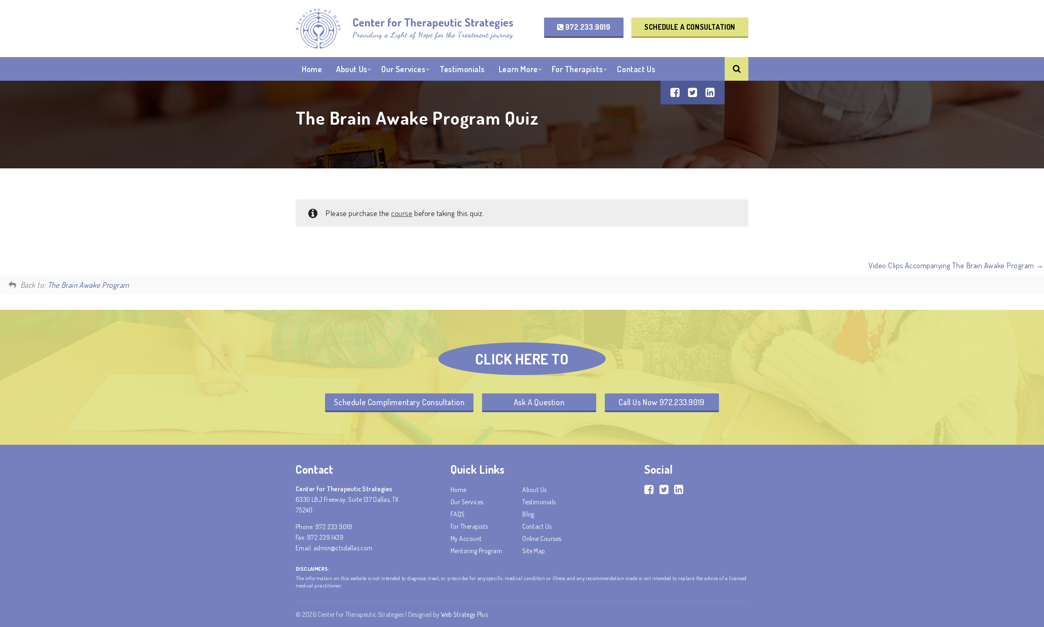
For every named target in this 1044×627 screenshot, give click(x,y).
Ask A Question (539, 402)
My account (466, 538)
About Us (351, 69)
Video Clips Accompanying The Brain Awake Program (952, 265)
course (401, 213)
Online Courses (542, 538)
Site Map (533, 551)
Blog (528, 514)
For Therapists (577, 69)
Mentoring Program (476, 551)
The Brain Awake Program (88, 285)
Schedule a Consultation (689, 26)
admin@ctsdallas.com (343, 548)
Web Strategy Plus (464, 614)
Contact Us (636, 69)
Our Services (403, 69)
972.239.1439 (325, 537)
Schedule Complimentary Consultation (399, 402)
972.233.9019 (587, 26)
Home (312, 69)
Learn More (518, 69)
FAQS (458, 514)
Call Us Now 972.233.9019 (661, 402)
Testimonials (462, 69)
